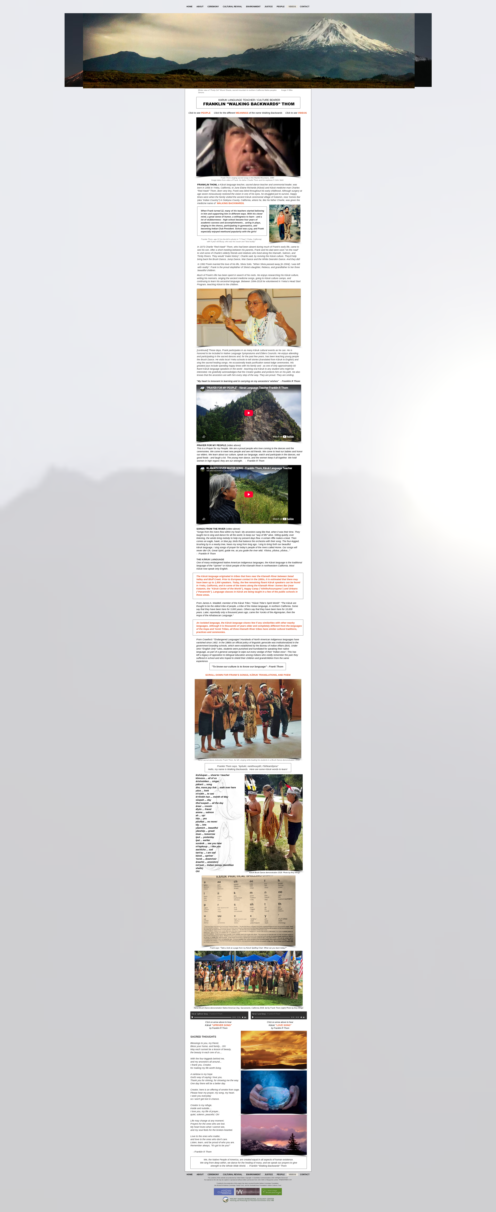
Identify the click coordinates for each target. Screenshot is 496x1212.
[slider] (245, 1017)
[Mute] (243, 1017)
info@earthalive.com (285, 1179)
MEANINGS (242, 113)
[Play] (193, 1017)
